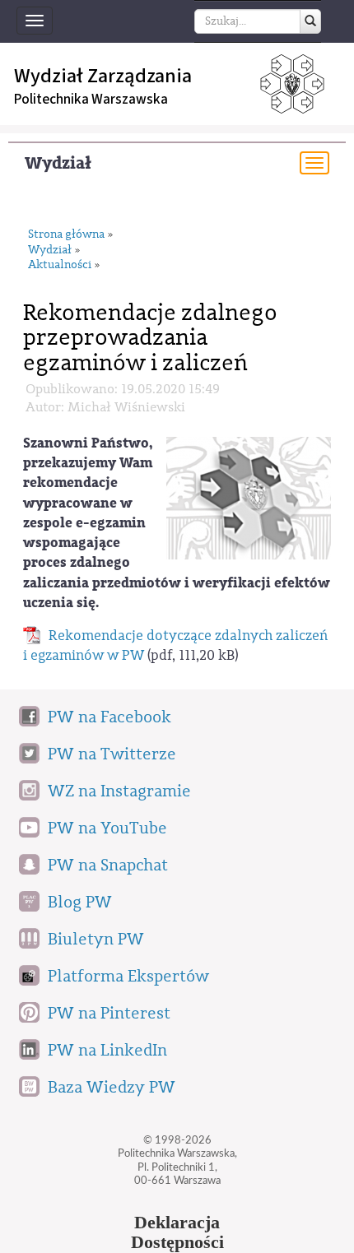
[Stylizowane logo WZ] (248, 497)
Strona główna (66, 235)
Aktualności (59, 265)
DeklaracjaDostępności (177, 1232)
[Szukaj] (310, 21)
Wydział (58, 163)
